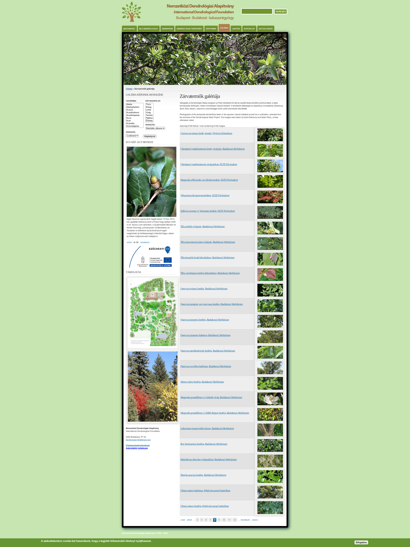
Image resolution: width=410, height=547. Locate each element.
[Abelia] (134, 104)
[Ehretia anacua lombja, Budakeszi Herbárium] (270, 482)
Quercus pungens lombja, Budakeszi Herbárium (204, 319)
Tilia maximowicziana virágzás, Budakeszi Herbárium (207, 242)
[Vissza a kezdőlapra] (178, 21)
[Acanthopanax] (134, 115)
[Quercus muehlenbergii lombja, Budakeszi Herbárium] (270, 357)
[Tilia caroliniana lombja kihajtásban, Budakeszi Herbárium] (270, 280)
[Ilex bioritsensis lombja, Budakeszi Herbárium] (270, 451)
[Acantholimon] (134, 112)
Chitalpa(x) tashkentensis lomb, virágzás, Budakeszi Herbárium (212, 148)
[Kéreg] (149, 107)
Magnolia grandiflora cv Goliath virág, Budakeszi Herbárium (211, 397)
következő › (246, 519)
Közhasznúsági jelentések (138, 445)
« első (182, 519)
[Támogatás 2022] (152, 347)
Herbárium (167, 29)
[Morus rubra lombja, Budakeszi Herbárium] (270, 389)
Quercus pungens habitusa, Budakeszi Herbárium (205, 335)
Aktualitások (266, 29)
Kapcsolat (249, 29)
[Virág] (149, 112)
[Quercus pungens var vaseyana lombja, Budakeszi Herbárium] (270, 311)
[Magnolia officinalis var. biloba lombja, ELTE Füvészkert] (270, 187)
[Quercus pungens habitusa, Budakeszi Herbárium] (270, 342)
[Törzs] (149, 104)
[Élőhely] (149, 120)
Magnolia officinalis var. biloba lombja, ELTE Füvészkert (209, 179)
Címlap (129, 88)
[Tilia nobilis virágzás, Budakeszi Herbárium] (270, 233)
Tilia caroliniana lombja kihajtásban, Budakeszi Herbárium (210, 273)
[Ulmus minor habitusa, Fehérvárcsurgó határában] (270, 497)
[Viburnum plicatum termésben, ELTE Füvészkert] (270, 202)
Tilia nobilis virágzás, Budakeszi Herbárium (202, 226)
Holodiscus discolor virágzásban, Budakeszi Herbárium (208, 459)
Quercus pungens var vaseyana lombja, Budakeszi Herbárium (211, 304)
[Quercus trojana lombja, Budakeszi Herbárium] (270, 295)
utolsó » (255, 519)
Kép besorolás (152, 101)
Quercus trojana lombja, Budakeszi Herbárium (203, 288)
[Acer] (134, 120)
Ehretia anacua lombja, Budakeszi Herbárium (203, 475)
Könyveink (211, 29)
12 (235, 519)
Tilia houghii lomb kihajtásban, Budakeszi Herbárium (207, 257)
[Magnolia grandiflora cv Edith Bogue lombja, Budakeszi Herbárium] (270, 420)
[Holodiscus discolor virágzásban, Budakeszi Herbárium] (270, 466)
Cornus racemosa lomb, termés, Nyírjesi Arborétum (206, 133)
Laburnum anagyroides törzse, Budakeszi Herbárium (207, 428)
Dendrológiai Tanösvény (189, 29)
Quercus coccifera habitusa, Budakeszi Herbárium (205, 366)
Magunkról (129, 29)
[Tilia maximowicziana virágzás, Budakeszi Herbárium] (270, 249)
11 (229, 519)
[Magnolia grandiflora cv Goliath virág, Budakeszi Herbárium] (270, 404)
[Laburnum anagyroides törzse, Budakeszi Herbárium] (270, 435)
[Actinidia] (134, 123)
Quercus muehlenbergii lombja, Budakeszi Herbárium (207, 350)
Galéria (224, 28)
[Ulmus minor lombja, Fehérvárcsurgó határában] (270, 513)
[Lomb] (149, 110)
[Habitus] (149, 118)
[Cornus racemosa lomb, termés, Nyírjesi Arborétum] (270, 140)
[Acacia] (134, 110)
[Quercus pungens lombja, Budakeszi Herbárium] (270, 326)
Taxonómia (131, 101)
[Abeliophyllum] (134, 107)
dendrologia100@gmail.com (138, 439)
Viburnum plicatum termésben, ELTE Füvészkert (204, 195)
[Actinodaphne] (134, 126)
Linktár (236, 29)
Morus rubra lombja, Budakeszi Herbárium (202, 381)
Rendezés (150, 124)
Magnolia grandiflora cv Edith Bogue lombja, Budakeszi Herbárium (214, 412)
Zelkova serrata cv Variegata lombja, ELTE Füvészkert (207, 210)
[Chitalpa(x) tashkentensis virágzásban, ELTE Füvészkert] (270, 171)
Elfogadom (361, 542)
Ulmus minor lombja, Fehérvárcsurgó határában (204, 506)
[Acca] (134, 118)
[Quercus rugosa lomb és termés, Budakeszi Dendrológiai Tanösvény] (151, 216)
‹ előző (189, 519)
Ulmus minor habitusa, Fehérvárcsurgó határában (205, 490)
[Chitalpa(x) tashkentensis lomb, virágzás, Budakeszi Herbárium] (270, 156)
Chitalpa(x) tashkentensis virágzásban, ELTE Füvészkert (208, 164)
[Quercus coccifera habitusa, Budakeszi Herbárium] (270, 373)
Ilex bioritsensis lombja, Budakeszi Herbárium (203, 443)
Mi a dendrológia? (148, 29)
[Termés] (149, 115)
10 (224, 519)
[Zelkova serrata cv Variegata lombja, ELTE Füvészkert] (270, 218)
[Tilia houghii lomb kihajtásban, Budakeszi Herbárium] (270, 264)
